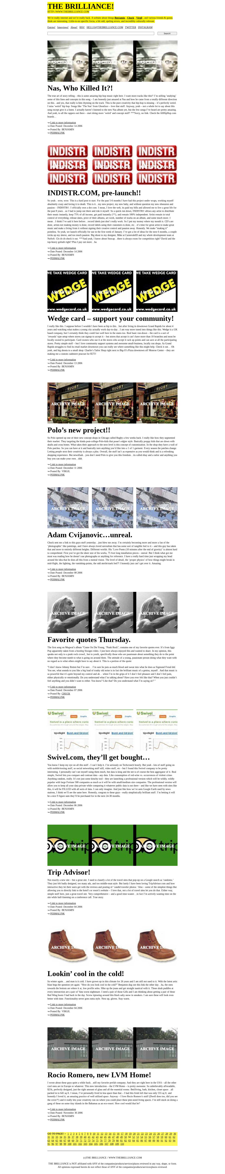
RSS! (82, 27)
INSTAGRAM (145, 27)
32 (53, 1137)
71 (81, 1140)
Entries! (51, 27)
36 (69, 1137)
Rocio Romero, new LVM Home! (99, 1075)
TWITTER (130, 27)
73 (89, 1140)
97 (57, 1144)
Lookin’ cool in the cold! (85, 974)
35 (65, 1137)
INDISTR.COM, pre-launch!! (94, 193)
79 (113, 1140)
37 (73, 1137)
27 (162, 1133)
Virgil (139, 18)
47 (113, 1137)
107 (106, 1144)
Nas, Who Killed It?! (80, 88)
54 (141, 1137)
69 (73, 1140)
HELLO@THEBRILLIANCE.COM (105, 27)
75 (97, 1140)
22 (142, 1133)
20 (134, 1133)
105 (96, 1144)
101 (75, 1144)
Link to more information (63, 122)
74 (93, 1140)
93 (170, 1140)
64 (53, 1140)
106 (101, 1144)
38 (77, 1137)
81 (121, 1140)
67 (65, 1140)
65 (57, 1140)
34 (61, 1137)
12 (102, 1133)
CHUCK (66, 693)
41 (89, 1137)
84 (133, 1140)
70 (77, 1140)
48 (117, 1137)
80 (117, 1140)
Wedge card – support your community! (110, 318)
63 (48, 1140)
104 (90, 1144)
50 (125, 1137)
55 (145, 1137)
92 (166, 1140)
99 (65, 1144)
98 (61, 1144)
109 (117, 1144)
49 (121, 1137)
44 (101, 1137)
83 (129, 1140)
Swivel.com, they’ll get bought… (98, 757)
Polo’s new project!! (78, 430)
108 (112, 1144)
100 (69, 1144)
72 (85, 1140)
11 (98, 1133)
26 (158, 1133)
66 (61, 1140)
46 (109, 1137)
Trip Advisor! (68, 872)
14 (110, 1133)
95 (48, 1144)
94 (174, 1140)
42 (93, 1137)
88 (150, 1140)
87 (145, 1140)
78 (109, 1140)
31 (48, 1137)
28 (166, 1133)
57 (154, 1137)
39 (81, 1137)
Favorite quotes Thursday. (89, 640)
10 (94, 1133)
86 (141, 1140)
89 (154, 1140)
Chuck (130, 18)
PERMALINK (57, 133)
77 (105, 1140)
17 (122, 1133)
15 (114, 1133)
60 (166, 1137)
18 (126, 1133)
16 (118, 1133)
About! (74, 27)
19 (130, 1133)
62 (174, 1137)
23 (146, 1133)
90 (158, 1140)
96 (53, 1144)
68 (69, 1140)
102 (80, 1144)
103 (85, 1144)
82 (125, 1140)
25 (154, 1133)
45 (105, 1137)
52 (133, 1137)
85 (137, 1140)
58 (158, 1137)
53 (137, 1137)
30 (174, 1133)
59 (162, 1137)
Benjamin (120, 18)
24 (150, 1133)
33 (57, 1137)
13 (106, 1133)
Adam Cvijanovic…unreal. (89, 535)
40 (85, 1137)
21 (138, 1133)
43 (97, 1137)
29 (170, 1133)
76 (101, 1140)
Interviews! (63, 27)
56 (150, 1137)
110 (122, 1144)
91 (162, 1140)
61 (170, 1137)
